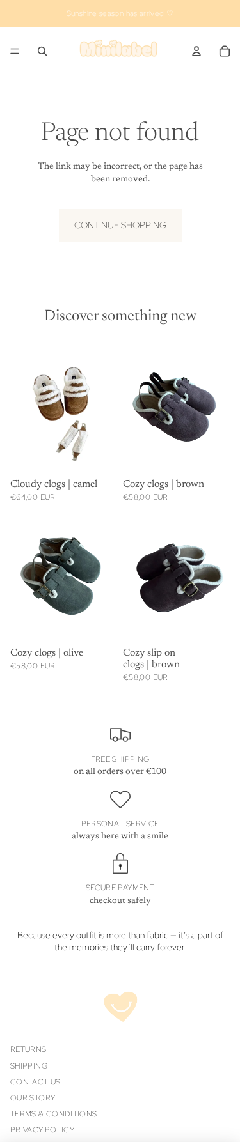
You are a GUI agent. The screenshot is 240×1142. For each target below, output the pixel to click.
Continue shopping (120, 225)
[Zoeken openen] (42, 51)
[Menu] (14, 51)
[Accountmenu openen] (196, 51)
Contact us (35, 1082)
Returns (28, 1049)
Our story (32, 1098)
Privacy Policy (42, 1130)
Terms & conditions (53, 1114)
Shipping (28, 1066)
